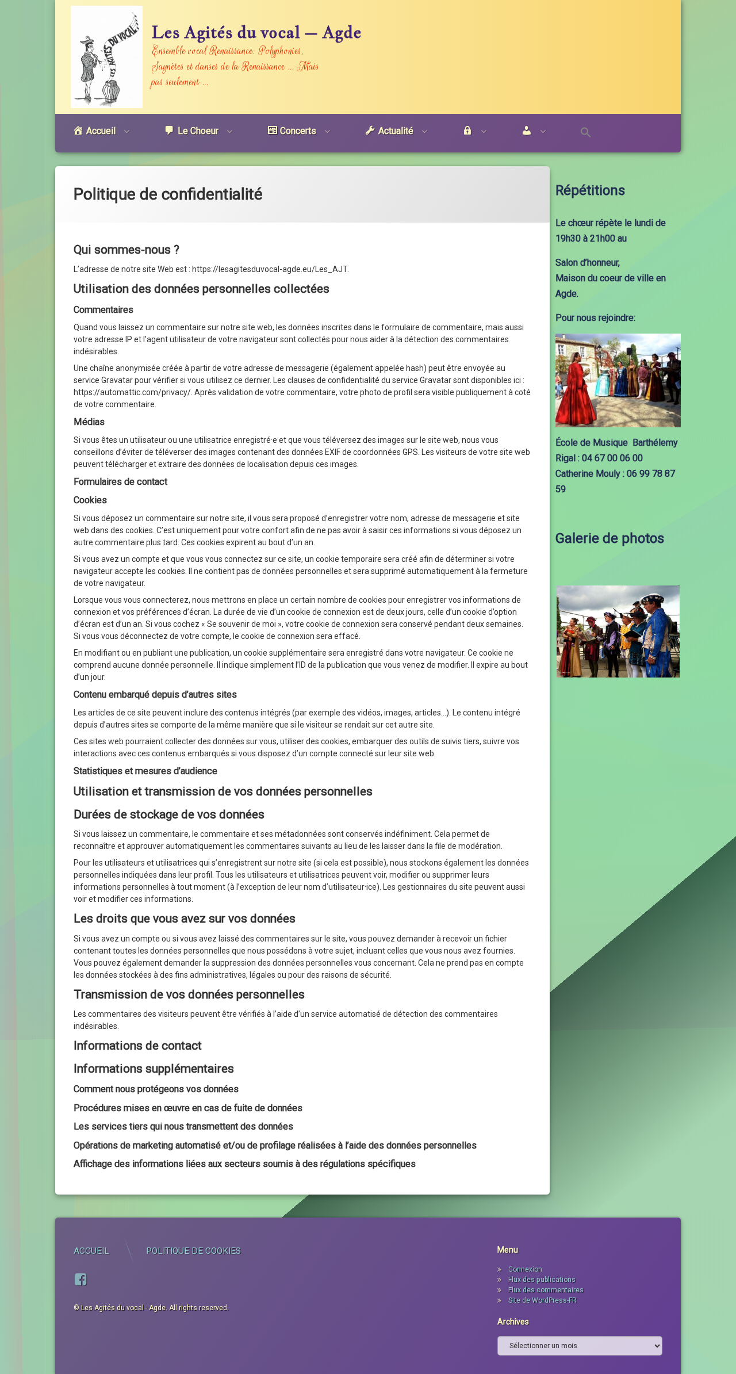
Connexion (525, 1269)
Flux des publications (542, 1280)
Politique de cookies (193, 1251)
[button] (586, 133)
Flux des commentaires (546, 1290)
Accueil (91, 1251)
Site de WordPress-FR (542, 1300)
